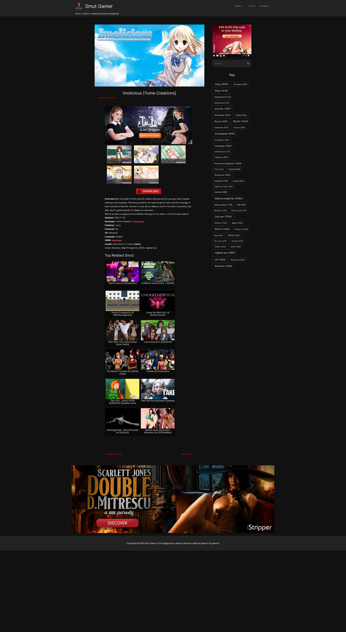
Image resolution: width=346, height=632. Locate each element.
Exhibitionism (222, 152)
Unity (236, 246)
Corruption (221, 140)
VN (220, 259)
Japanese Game (223, 186)
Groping (234, 169)
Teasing (237, 241)
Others (220, 223)
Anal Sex (223, 108)
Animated (222, 115)
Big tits (240, 121)
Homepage (138, 221)
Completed (225, 133)
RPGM (233, 235)
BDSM (241, 115)
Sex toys (220, 241)
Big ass (221, 121)
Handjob (221, 181)
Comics (251, 6)
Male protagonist (229, 198)
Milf (241, 205)
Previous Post (113, 454)
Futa (219, 169)
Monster (220, 210)
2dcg (221, 84)
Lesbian (220, 192)
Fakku (118, 225)
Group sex (222, 175)
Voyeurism (238, 260)
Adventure (221, 103)
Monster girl (238, 210)
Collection (221, 127)
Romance (241, 229)
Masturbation (223, 204)
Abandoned (222, 97)
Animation (264, 6)
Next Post (187, 454)
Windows (223, 266)
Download (150, 191)
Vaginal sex (225, 252)
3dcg (221, 90)
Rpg (218, 235)
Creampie (223, 146)
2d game (240, 84)
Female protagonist (228, 163)
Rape (237, 223)
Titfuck (220, 246)
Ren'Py (222, 229)
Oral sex (223, 216)
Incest (238, 181)
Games (238, 6)
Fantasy (221, 157)
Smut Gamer (99, 6)
